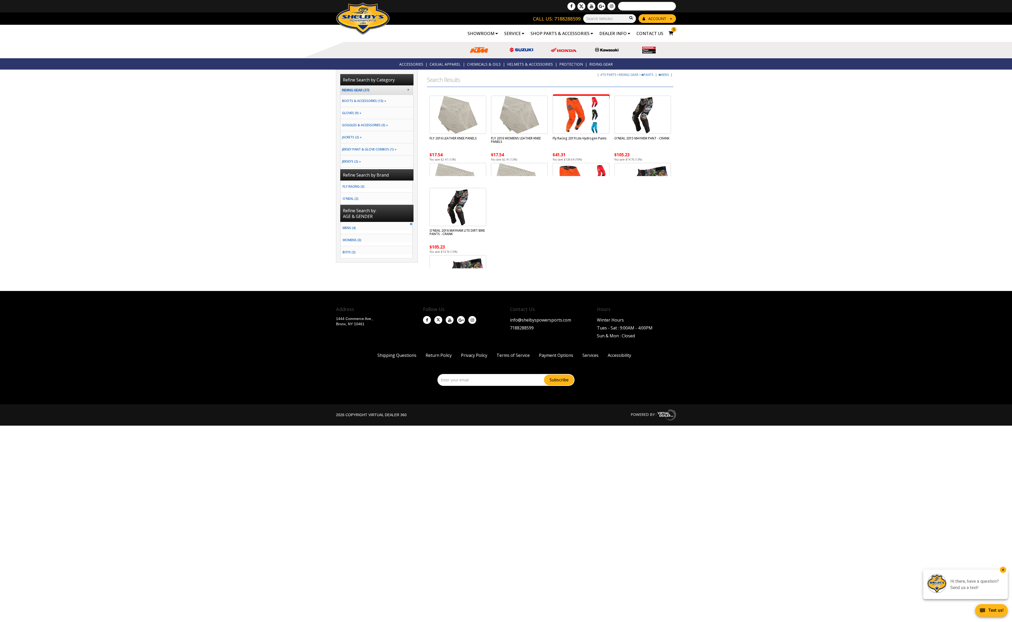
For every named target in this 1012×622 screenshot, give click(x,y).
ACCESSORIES (411, 64)
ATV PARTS (608, 74)
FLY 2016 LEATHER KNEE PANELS (453, 138)
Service (513, 33)
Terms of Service (513, 355)
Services (590, 355)
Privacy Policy (474, 355)
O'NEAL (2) (350, 198)
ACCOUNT (657, 18)
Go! (630, 18)
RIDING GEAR (601, 64)
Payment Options (556, 355)
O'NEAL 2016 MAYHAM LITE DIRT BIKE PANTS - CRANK (457, 232)
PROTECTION (571, 64)
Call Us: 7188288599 (557, 19)
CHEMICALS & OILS (484, 64)
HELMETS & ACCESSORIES (530, 64)
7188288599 (522, 328)
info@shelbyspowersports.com (540, 320)
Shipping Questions (396, 355)
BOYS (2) (349, 252)
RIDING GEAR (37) (355, 90)
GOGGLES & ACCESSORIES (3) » (364, 125)
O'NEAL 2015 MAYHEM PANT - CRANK (641, 138)
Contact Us (649, 33)
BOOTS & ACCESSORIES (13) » (363, 101)
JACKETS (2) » (351, 137)
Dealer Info (613, 33)
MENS (665, 74)
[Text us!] (991, 611)
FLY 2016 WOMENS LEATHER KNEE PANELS (516, 140)
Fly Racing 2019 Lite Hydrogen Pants (580, 138)
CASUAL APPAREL (445, 64)
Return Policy (439, 355)
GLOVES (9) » (350, 113)
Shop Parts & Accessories (561, 33)
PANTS (649, 74)
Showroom (481, 33)
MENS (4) (349, 228)
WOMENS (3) (352, 240)
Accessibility (619, 355)
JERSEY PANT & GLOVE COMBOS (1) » (368, 149)
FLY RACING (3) (353, 186)
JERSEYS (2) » (350, 161)
